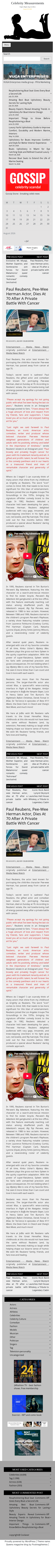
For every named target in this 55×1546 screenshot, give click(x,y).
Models (13, 1329)
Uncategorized (17, 1355)
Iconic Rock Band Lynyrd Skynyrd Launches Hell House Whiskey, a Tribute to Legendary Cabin (39, 796)
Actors (13, 1304)
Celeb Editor (28, 341)
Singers (13, 1344)
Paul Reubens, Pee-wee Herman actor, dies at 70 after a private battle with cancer (39, 266)
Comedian (15, 1322)
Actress (13, 1308)
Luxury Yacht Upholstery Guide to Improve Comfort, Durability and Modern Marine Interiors (29, 130)
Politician (14, 1340)
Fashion (13, 1326)
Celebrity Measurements (27, 3)
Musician (14, 1333)
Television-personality (20, 1351)
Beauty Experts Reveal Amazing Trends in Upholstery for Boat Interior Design (29, 1517)
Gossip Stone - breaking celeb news (23, 193)
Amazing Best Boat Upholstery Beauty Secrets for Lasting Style (29, 1507)
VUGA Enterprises (12, 82)
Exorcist (16, 1415)
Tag (11, 1347)
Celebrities (14, 334)
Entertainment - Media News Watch (27, 347)
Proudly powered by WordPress (20, 1541)
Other (12, 1337)
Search (6, 54)
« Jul (26, 241)
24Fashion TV (20, 1385)
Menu (6, 45)
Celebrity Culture (18, 1319)
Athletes (14, 1311)
